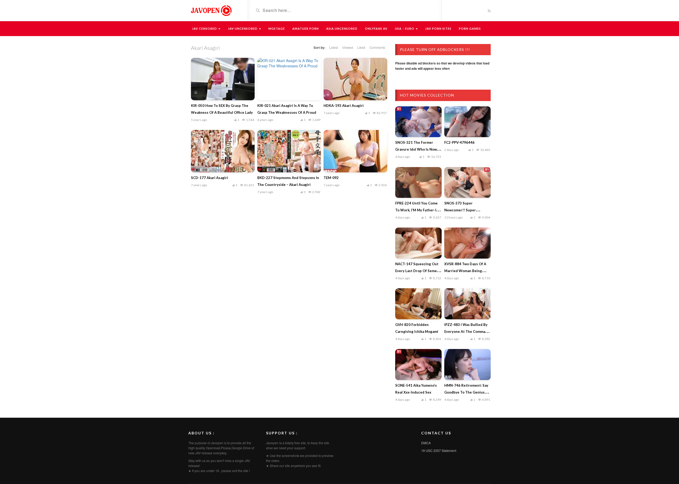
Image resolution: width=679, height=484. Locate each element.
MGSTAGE (276, 28)
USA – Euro (405, 28)
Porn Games (470, 28)
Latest (333, 47)
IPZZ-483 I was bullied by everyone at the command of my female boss (466, 331)
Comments (377, 47)
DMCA (426, 443)
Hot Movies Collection (427, 95)
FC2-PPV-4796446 (459, 142)
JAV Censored (205, 28)
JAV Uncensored (243, 28)
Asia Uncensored (342, 28)
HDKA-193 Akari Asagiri (344, 105)
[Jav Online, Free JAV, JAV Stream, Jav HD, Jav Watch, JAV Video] (210, 10)
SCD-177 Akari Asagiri (209, 178)
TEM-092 (331, 178)
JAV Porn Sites (438, 28)
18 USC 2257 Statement (438, 450)
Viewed (347, 47)
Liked (361, 47)
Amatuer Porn (305, 28)
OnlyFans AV (376, 28)
